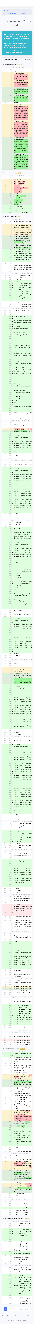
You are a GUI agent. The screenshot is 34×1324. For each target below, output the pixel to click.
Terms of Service (15, 1316)
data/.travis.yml (10, 173)
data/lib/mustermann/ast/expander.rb (16, 1218)
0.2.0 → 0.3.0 (21, 13)
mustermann (17, 11)
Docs (15, 1317)
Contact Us (5, 1316)
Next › (20, 1309)
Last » (27, 1309)
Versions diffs (10, 13)
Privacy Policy (26, 1316)
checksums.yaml (10, 64)
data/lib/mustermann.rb (12, 1049)
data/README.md (11, 216)
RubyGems (7, 11)
